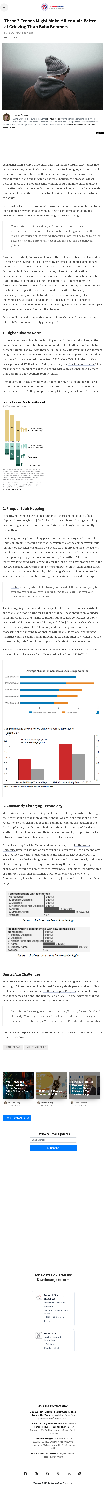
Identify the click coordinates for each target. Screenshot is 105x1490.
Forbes (15, 587)
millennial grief (36, 1047)
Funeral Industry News (18, 33)
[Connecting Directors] (52, 15)
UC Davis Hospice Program (59, 991)
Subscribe (53, 1148)
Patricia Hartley (14, 1102)
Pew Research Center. (81, 364)
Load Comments (17, 1118)
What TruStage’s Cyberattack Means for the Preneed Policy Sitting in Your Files (17, 1088)
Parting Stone (53, 119)
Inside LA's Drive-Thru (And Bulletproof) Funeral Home (56, 1417)
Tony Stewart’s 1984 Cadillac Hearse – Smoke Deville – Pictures (53, 1430)
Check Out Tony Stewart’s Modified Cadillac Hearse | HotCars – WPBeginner (53, 1425)
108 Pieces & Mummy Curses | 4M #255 (50, 1093)
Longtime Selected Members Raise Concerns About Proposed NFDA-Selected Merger (82, 1088)
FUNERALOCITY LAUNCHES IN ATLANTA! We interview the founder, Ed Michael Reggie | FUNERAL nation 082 (53, 1443)
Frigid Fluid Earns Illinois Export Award (59, 1455)
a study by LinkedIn (58, 649)
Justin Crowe (20, 115)
